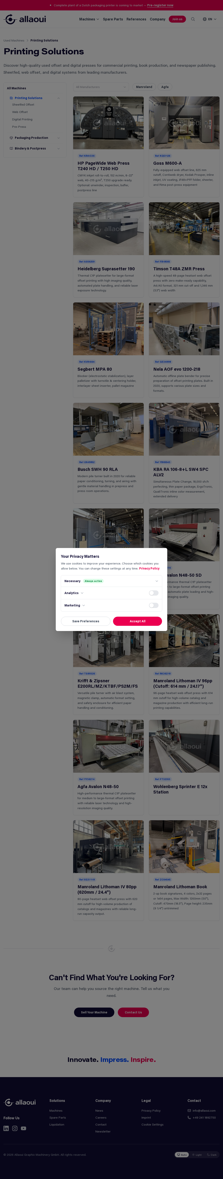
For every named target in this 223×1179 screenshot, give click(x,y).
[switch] (154, 593)
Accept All (137, 621)
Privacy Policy (149, 568)
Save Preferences (85, 621)
